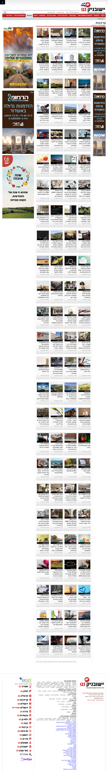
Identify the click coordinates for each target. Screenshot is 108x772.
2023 (63, 662)
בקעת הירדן (44, 684)
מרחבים (61, 683)
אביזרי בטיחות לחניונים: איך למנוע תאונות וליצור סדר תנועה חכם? (70, 320)
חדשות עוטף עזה (71, 749)
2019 (48, 662)
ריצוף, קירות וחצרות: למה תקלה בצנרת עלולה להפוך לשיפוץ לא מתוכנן (57, 270)
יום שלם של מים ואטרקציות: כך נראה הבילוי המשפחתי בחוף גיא (71, 396)
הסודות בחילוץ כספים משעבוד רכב (71, 471)
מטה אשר (68, 688)
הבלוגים (69, 720)
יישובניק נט (102, 25)
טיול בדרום (73, 740)
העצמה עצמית (72, 735)
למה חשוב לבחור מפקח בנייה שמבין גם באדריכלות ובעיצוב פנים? (84, 118)
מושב (74, 745)
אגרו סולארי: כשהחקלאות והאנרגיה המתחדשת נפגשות (72, 118)
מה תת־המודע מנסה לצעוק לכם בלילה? (57, 293)
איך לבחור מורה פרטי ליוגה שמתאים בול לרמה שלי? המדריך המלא (71, 599)
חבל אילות (57, 684)
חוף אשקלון (54, 683)
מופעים (47, 695)
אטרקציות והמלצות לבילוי (68, 716)
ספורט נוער (73, 709)
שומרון (53, 687)
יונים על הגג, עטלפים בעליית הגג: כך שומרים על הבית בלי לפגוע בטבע (71, 447)
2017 (41, 662)
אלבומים (65, 699)
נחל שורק (68, 683)
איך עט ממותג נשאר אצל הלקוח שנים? (43, 572)
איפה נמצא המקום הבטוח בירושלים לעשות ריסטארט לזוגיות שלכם (84, 320)
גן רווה (49, 686)
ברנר (54, 686)
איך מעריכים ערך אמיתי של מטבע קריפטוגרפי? (57, 116)
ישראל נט (73, 758)
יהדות (74, 720)
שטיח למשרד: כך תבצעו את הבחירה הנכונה (84, 496)
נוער (75, 697)
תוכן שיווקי (101, 18)
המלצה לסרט (72, 731)
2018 (45, 662)
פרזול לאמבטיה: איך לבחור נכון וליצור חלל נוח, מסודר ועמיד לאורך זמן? (57, 346)
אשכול (74, 682)
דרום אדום (73, 717)
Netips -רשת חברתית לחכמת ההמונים (66, 730)
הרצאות (41, 695)
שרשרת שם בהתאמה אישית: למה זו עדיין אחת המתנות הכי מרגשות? (84, 143)
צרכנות (29, 15)
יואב (62, 682)
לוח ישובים (73, 700)
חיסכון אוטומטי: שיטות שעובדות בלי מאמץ (43, 369)
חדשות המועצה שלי (85, 15)
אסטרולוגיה (61, 704)
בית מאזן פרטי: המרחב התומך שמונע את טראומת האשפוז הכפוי (57, 320)
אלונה (74, 688)
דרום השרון (59, 687)
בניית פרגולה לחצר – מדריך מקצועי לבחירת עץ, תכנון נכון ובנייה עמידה (71, 422)
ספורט (74, 708)
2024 (67, 662)
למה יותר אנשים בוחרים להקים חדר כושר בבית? (84, 521)
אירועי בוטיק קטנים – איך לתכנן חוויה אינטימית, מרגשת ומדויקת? (84, 346)
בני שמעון (49, 682)
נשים (35, 15)
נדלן (58, 701)
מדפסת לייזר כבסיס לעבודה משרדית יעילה (44, 445)
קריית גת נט (73, 765)
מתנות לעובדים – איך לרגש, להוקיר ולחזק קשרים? (57, 622)
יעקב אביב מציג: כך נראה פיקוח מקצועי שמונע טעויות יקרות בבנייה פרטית (70, 93)
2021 (56, 662)
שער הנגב (56, 682)
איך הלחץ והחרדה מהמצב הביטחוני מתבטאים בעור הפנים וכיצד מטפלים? (84, 422)
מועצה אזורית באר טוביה (69, 753)
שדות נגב (47, 683)
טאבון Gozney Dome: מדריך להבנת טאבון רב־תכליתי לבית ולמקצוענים (70, 574)
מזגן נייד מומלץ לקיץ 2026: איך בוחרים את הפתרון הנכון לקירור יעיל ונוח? (70, 67)
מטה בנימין (68, 686)
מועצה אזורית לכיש (71, 754)
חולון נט (74, 766)
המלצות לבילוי (19, 15)
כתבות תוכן (52, 699)
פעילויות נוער (72, 699)
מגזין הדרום (51, 15)
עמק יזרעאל (41, 687)
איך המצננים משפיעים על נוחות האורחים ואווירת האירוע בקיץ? (58, 371)
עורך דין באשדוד (72, 764)
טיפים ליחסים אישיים (70, 734)
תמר (63, 684)
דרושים (69, 701)
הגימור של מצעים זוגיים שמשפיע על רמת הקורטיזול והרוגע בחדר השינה (43, 219)
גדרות (47, 687)
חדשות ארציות (65, 707)
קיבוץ (74, 746)
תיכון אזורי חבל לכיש (70, 723)
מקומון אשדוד (72, 756)
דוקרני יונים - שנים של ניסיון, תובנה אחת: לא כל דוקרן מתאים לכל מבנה (43, 523)
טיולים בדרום (72, 737)
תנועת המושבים (71, 725)
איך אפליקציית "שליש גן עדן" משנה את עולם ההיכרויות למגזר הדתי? (57, 650)
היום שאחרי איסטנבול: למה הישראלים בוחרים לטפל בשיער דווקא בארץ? (70, 624)
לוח (47, 720)
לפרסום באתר (51, 12)
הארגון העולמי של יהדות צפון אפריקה (66, 728)
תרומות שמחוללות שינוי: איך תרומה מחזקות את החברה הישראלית (43, 169)
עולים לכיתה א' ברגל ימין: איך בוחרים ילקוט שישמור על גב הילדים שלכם (44, 67)
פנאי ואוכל (52, 720)
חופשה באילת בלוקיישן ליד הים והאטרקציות (57, 471)
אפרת (66, 687)
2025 (71, 662)
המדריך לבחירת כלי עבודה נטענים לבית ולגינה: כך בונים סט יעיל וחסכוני (43, 422)
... (62, 120)
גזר (45, 686)
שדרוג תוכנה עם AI (64, 717)
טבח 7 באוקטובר (71, 744)
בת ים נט (73, 759)
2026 (74, 662)
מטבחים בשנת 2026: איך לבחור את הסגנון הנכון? (43, 192)
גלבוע (51, 684)
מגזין (74, 703)
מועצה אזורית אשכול (70, 751)
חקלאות (42, 15)
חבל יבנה (71, 687)
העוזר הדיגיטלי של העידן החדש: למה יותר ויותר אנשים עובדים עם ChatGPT (43, 396)
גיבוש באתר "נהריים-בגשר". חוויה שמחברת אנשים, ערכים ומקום (57, 574)
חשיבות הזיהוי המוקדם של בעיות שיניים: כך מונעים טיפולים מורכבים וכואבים (70, 194)
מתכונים (68, 704)
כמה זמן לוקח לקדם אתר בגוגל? (85, 471)
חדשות (96, 15)
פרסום (74, 768)
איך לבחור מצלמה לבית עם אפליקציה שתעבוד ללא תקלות (70, 270)
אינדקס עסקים (61, 720)
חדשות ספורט (64, 709)
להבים (74, 684)
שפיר (43, 682)
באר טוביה (68, 682)
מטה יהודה (60, 686)
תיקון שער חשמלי (71, 727)
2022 (59, 662)
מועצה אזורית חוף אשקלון (69, 750)
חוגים (74, 701)
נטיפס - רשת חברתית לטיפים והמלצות (66, 722)
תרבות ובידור (62, 15)
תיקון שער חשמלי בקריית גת (68, 760)
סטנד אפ (63, 695)
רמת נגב (68, 684)
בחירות (9, 15)
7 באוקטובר (73, 742)
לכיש (49, 691)
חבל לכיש (40, 683)
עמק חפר (61, 688)
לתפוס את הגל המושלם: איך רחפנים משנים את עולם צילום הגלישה (85, 624)
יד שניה (63, 701)
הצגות (69, 695)
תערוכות (74, 696)
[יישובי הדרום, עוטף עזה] (93, 13)
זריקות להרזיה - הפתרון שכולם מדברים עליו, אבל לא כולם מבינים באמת (84, 270)
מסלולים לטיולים (72, 736)
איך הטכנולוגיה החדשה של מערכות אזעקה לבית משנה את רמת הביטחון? (44, 346)
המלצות (69, 712)
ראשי (103, 15)
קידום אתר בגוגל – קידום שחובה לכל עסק (84, 369)
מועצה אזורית (72, 747)
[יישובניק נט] (91, 688)
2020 (52, 662)
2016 (37, 662)
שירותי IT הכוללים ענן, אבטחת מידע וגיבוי (84, 445)
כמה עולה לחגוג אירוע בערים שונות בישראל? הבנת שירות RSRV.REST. (57, 498)
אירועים (59, 699)
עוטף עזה (72, 15)
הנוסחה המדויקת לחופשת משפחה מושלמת (57, 395)
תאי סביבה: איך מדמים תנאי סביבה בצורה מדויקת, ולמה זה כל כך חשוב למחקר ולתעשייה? (71, 221)
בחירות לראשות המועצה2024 (67, 690)
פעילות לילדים (55, 695)
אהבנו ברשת (48, 718)
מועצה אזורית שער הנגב (69, 755)
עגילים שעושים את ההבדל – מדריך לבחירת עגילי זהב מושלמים (58, 422)
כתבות (74, 695)
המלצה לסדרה (72, 732)
